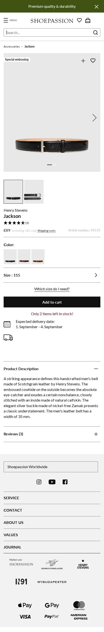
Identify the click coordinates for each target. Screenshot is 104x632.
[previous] (10, 118)
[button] (52, 223)
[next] (93, 118)
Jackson (29, 46)
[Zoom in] (83, 60)
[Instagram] (39, 481)
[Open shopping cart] (87, 20)
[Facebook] (65, 481)
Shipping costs (46, 230)
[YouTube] (52, 481)
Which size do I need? (52, 288)
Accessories (12, 46)
